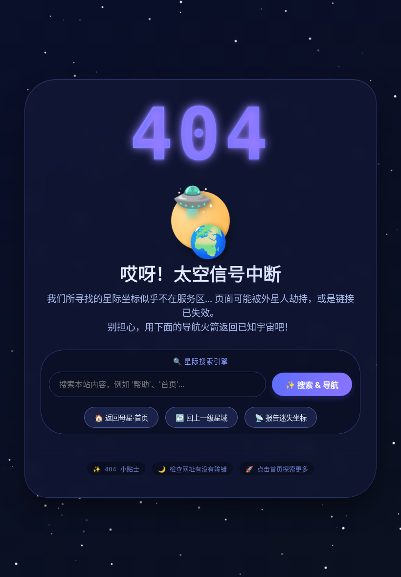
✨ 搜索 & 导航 (312, 384)
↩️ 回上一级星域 (201, 417)
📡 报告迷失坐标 (281, 417)
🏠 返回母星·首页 (121, 417)
